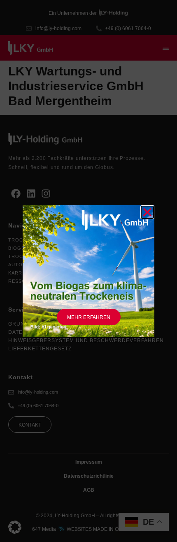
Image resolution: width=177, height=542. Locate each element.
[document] (88, 271)
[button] (15, 527)
